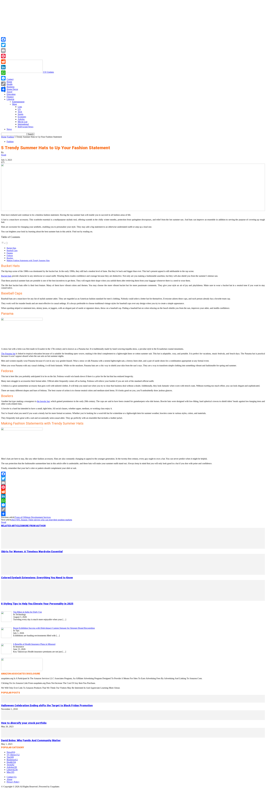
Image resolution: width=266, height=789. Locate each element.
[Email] (133, 483)
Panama (10, 253)
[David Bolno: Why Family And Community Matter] (133, 737)
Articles (21, 119)
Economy (22, 117)
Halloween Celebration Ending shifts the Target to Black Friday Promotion (47, 705)
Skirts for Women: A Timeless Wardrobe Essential (32, 551)
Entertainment (18, 102)
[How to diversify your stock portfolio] (133, 719)
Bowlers (10, 258)
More (14, 104)
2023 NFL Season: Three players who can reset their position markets (41, 520)
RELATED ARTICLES (11, 525)
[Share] (133, 514)
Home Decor (12, 89)
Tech (20, 112)
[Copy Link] (133, 509)
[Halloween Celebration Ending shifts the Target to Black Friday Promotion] (133, 702)
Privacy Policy (13, 782)
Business (10, 87)
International (23, 124)
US (19, 109)
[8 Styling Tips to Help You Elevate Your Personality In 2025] (133, 600)
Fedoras (10, 255)
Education (11, 94)
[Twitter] (133, 478)
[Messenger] (133, 505)
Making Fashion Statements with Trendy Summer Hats (28, 260)
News (9, 129)
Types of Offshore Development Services (33, 517)
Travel (9, 92)
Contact (10, 79)
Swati (3, 155)
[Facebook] (133, 474)
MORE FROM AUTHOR (34, 525)
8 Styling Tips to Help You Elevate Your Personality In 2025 (37, 603)
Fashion (10, 137)
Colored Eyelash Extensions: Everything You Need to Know (37, 577)
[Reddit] (133, 491)
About (9, 779)
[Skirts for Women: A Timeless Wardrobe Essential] (133, 548)
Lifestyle (10, 99)
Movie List (22, 122)
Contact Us (11, 777)
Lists (20, 107)
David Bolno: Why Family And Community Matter (31, 740)
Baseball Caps (12, 250)
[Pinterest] (133, 487)
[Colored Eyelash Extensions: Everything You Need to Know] (133, 574)
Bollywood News (25, 127)
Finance (10, 97)
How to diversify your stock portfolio (24, 723)
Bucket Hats (11, 248)
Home (9, 82)
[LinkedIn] (133, 496)
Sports (20, 114)
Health (9, 84)
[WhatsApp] (133, 500)
